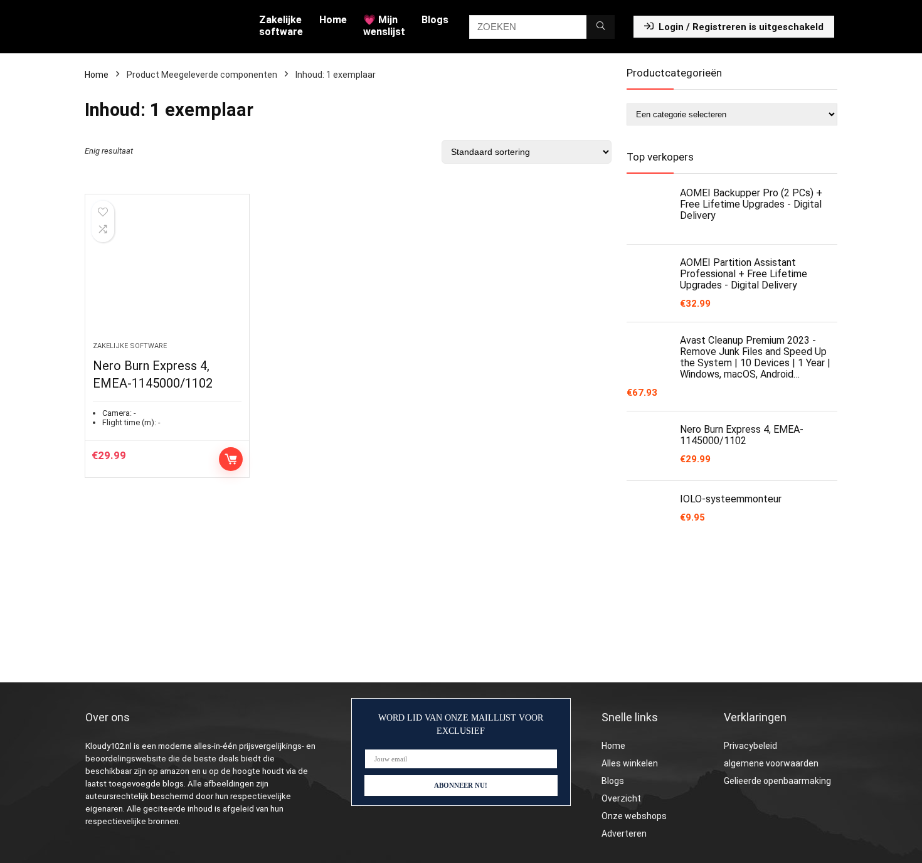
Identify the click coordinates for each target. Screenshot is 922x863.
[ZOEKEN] (600, 27)
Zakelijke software (281, 26)
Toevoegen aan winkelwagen (231, 459)
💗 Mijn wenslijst (384, 26)
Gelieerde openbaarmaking (777, 781)
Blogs (434, 20)
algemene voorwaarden (771, 763)
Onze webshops (634, 816)
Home (333, 20)
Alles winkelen (629, 763)
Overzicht (621, 798)
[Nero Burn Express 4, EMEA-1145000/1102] (167, 274)
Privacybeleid (750, 746)
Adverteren (624, 834)
